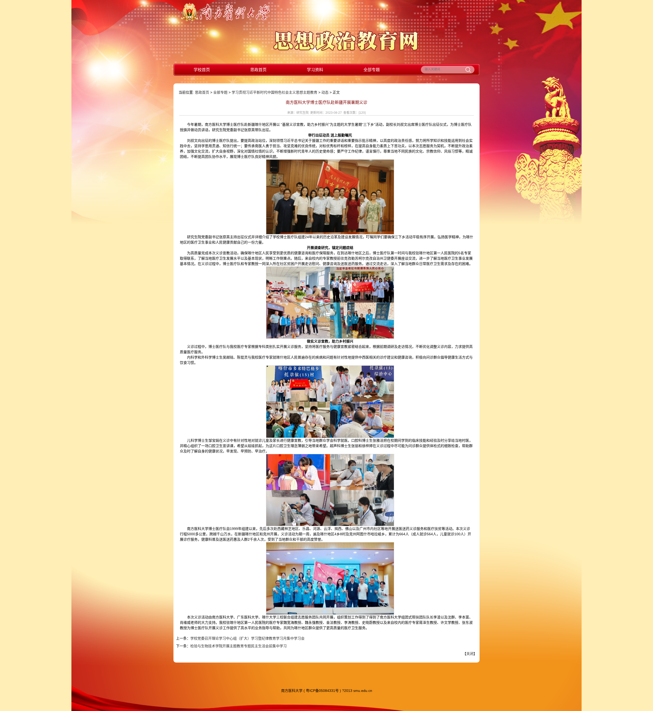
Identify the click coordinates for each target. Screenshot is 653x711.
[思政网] (345, 50)
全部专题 (371, 70)
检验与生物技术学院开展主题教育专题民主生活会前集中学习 (238, 646)
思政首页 (258, 70)
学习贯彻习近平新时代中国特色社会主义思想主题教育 (274, 92)
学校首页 (202, 70)
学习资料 (315, 70)
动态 (325, 92)
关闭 (469, 654)
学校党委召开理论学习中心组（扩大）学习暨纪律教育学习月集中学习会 (247, 638)
